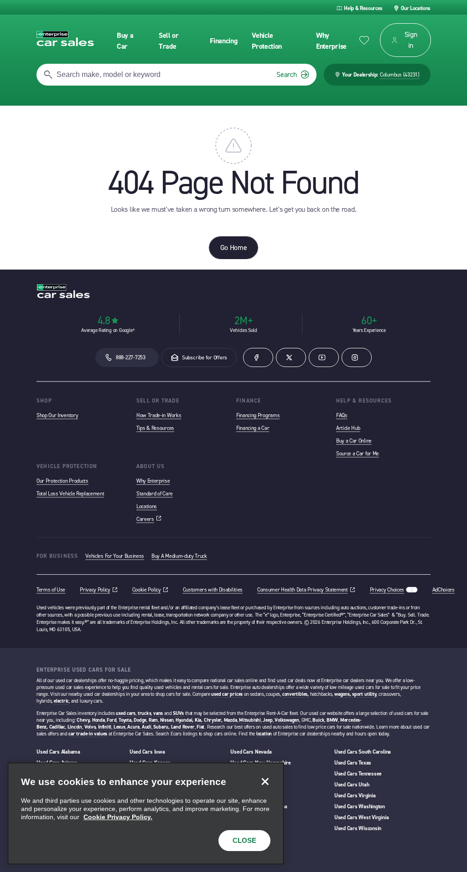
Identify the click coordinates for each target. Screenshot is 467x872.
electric (61, 701)
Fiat (200, 727)
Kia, (198, 720)
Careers (148, 519)
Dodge (140, 720)
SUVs (178, 713)
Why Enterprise (153, 480)
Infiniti (104, 727)
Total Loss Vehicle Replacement (70, 493)
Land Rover (183, 727)
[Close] (264, 781)
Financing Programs (258, 415)
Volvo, (90, 727)
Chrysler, (213, 720)
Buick (318, 720)
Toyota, (125, 720)
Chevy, (84, 720)
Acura (133, 727)
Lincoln (74, 727)
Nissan (167, 720)
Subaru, (161, 727)
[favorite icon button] (364, 40)
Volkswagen (287, 720)
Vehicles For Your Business (114, 556)
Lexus (119, 727)
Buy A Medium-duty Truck (179, 556)
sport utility (364, 694)
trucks (144, 713)
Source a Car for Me (357, 453)
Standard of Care (154, 493)
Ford (111, 720)
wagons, (342, 694)
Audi (146, 727)
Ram (153, 720)
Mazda (230, 720)
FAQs (342, 415)
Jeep (267, 720)
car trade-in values (87, 733)
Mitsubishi (250, 720)
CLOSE (244, 840)
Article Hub (348, 428)
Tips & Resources (155, 428)
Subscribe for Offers (204, 357)
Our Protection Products (62, 480)
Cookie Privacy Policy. (117, 817)
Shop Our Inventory (57, 415)
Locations (146, 506)
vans (158, 713)
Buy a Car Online (354, 440)
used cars (125, 713)
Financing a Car (252, 428)
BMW (332, 720)
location (264, 733)
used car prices (227, 694)
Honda (98, 720)
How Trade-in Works (158, 415)
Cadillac (57, 727)
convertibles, (295, 694)
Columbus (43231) (400, 74)
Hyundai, (184, 720)
